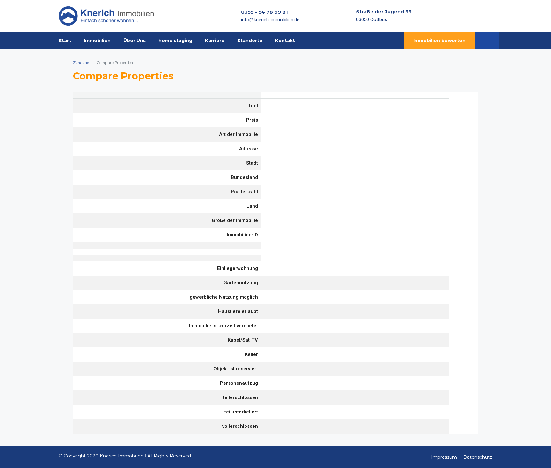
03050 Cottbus (371, 19)
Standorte (249, 40)
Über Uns (134, 40)
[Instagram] (476, 16)
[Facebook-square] (463, 16)
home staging (175, 40)
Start (65, 40)
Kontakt (285, 40)
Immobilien (97, 40)
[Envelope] (488, 16)
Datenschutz (477, 457)
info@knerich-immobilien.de (270, 20)
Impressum (444, 457)
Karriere (214, 40)
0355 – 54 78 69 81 (264, 12)
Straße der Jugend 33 (384, 12)
